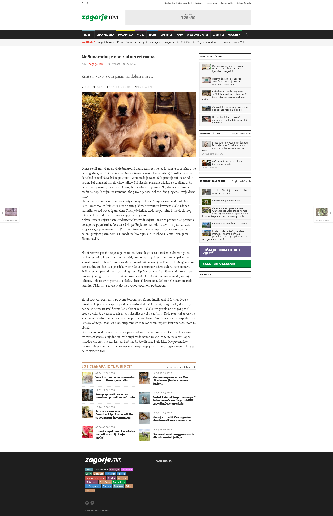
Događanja (125, 34)
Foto (180, 34)
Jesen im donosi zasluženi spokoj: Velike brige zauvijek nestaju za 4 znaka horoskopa (232, 42)
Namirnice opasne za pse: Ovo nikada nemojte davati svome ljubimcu (170, 380)
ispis (87, 86)
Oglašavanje (184, 3)
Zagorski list (119, 482)
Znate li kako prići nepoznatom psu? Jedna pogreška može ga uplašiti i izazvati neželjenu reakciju (174, 400)
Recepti (121, 473)
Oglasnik (234, 34)
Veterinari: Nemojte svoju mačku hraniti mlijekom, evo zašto (114, 378)
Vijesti (88, 34)
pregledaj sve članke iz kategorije (180, 367)
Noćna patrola (93, 486)
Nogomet (122, 477)
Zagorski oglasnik (219, 264)
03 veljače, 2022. (118, 64)
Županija (98, 473)
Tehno (129, 486)
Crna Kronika (105, 34)
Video (140, 34)
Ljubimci (218, 34)
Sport (152, 34)
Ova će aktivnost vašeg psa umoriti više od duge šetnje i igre (173, 435)
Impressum (212, 3)
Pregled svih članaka (241, 134)
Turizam (107, 486)
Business (118, 486)
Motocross (91, 482)
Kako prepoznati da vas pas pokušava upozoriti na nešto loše (115, 395)
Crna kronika (101, 469)
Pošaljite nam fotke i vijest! (221, 251)
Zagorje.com (100, 17)
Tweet (99, 86)
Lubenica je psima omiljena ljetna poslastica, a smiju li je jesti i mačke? (115, 434)
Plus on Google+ (145, 86)
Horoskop (126, 469)
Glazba (111, 477)
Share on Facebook (119, 86)
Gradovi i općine (197, 34)
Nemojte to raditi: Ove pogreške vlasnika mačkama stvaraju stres (172, 418)
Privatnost (198, 3)
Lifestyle (166, 34)
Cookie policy (227, 3)
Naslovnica (169, 3)
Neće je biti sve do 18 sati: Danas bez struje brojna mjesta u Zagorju (117, 42)
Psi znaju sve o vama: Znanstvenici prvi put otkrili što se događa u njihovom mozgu (114, 414)
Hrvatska (110, 473)
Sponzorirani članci (95, 477)
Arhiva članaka (244, 3)
